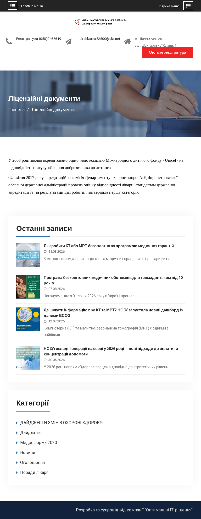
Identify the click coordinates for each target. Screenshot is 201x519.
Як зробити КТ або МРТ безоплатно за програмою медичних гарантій (109, 246)
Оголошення (32, 462)
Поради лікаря (34, 472)
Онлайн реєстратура (167, 52)
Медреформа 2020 (38, 442)
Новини (27, 452)
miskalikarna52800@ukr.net (98, 38)
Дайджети (30, 432)
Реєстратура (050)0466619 (38, 38)
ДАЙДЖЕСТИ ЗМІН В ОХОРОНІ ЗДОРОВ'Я (61, 422)
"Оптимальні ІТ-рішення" (169, 509)
